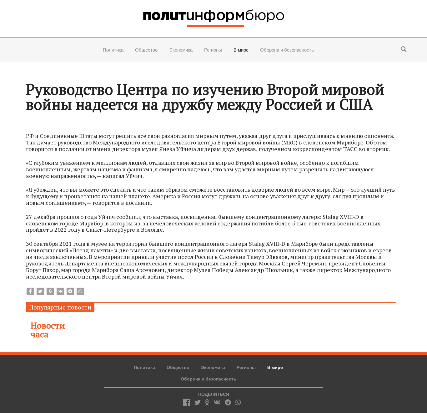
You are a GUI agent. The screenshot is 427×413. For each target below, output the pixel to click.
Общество (146, 50)
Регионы (213, 50)
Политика (113, 50)
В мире (241, 50)
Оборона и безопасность (287, 50)
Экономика (181, 50)
